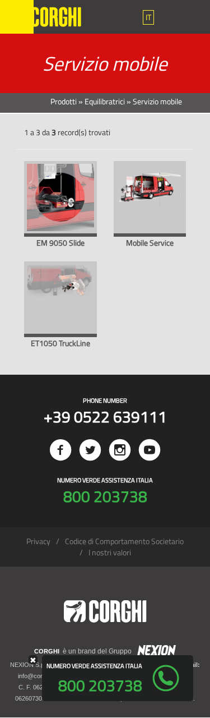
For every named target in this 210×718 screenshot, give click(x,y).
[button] (148, 17)
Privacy (38, 541)
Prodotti (63, 101)
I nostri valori (109, 552)
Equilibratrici (105, 101)
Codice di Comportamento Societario (124, 541)
